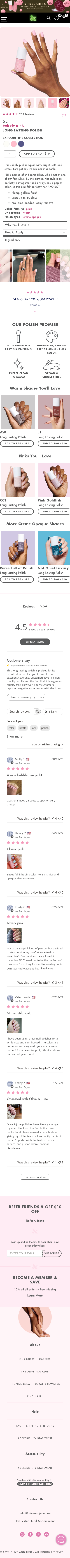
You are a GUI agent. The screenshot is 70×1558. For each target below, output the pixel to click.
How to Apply (14, 232)
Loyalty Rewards (47, 1383)
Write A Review (35, 642)
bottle (22, 728)
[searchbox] (20, 711)
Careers (45, 1359)
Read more (47, 968)
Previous (3, 103)
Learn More (35, 1295)
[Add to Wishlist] (64, 115)
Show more (14, 736)
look (33, 728)
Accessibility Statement (35, 1438)
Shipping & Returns (40, 1425)
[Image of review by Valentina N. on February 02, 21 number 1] (14, 1025)
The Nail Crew (20, 1383)
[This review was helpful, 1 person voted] (53, 1162)
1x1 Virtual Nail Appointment (35, 1521)
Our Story (27, 1359)
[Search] (49, 17)
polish (45, 728)
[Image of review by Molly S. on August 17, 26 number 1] (14, 787)
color (11, 728)
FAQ (19, 1425)
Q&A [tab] (43, 606)
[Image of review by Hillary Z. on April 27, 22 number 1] (14, 861)
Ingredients (12, 240)
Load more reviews (35, 1177)
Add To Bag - (19, 443)
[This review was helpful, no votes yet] (53, 818)
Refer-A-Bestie (35, 1220)
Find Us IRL (35, 1396)
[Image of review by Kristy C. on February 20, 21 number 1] (14, 935)
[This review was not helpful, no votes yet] (59, 818)
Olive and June (21, 1552)
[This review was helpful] (53, 892)
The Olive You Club (35, 1371)
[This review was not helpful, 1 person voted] (59, 983)
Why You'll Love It (17, 225)
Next (66, 103)
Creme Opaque (32, 217)
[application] (61, 1539)
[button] (5, 265)
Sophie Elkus (35, 174)
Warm (26, 212)
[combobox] (47, 744)
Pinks (29, 208)
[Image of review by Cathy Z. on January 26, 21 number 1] (14, 1111)
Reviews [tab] (29, 606)
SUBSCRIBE (51, 1253)
